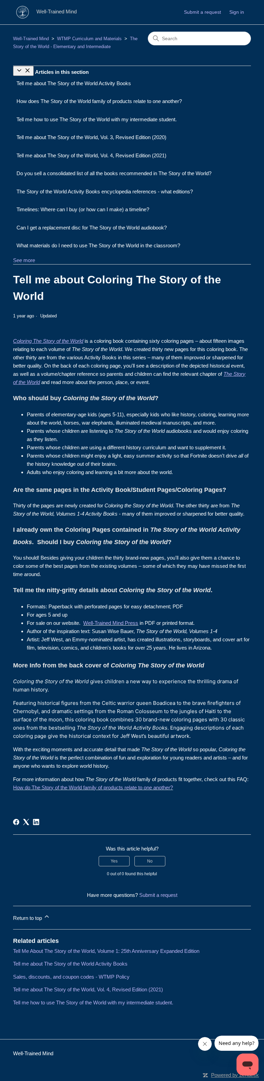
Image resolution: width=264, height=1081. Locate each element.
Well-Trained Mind (31, 38)
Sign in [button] (236, 12)
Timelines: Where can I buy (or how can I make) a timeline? (82, 209)
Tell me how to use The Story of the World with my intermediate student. (96, 119)
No (150, 861)
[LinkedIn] (36, 822)
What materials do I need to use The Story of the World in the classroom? (98, 245)
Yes (114, 861)
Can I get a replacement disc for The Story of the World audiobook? (91, 227)
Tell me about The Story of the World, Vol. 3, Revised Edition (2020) (91, 137)
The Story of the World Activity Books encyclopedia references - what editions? (104, 191)
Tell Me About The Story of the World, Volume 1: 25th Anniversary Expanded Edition (106, 951)
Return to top (28, 918)
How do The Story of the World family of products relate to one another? (93, 787)
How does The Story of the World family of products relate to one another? (99, 101)
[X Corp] (26, 822)
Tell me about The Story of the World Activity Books (73, 83)
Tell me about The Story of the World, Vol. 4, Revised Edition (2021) (91, 155)
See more (24, 260)
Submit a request (202, 12)
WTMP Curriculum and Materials (89, 38)
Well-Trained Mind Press (110, 623)
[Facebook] (16, 822)
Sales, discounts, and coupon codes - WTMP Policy (71, 977)
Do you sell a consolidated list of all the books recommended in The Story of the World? (113, 173)
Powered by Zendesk (235, 1075)
